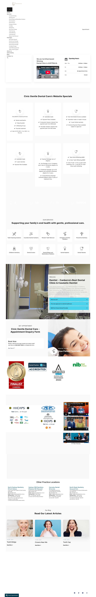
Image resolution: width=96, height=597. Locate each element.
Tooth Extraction (12, 34)
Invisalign (11, 25)
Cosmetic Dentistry (13, 15)
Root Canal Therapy (13, 29)
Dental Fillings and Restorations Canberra (17, 19)
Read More (9, 545)
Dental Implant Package (13, 42)
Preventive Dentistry (81, 237)
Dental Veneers (12, 22)
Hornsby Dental (54, 487)
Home (8, 12)
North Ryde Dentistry (77, 487)
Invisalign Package (12, 46)
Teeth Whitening (12, 32)
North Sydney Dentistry (16, 487)
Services (9, 14)
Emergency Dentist (12, 24)
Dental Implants (12, 20)
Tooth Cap (67, 542)
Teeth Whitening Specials (14, 47)
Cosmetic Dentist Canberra (31, 237)
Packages (9, 37)
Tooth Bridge (11, 542)
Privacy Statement (12, 581)
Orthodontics (11, 27)
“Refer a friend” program (13, 49)
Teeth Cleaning (12, 31)
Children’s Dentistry (14, 252)
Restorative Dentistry (51, 536)
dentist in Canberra (21, 564)
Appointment (85, 29)
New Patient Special (13, 39)
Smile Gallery (10, 52)
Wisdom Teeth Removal (13, 36)
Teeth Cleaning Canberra (14, 237)
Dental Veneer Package (13, 44)
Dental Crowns (12, 17)
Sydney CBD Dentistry (36, 487)
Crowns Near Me (41, 542)
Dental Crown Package (13, 41)
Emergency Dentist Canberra (65, 238)
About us (9, 51)
